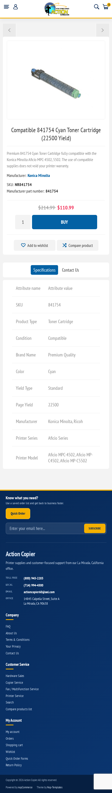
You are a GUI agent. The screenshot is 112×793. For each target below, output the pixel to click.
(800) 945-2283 (33, 578)
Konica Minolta (39, 175)
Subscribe (95, 528)
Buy (64, 222)
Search (10, 702)
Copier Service (14, 682)
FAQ (8, 626)
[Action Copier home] (56, 9)
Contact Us (70, 270)
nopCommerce (25, 787)
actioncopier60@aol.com (39, 592)
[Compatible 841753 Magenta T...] (9, 30)
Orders (10, 738)
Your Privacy (13, 646)
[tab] (44, 270)
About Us (11, 633)
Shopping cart (14, 745)
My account (13, 732)
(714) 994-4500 (33, 585)
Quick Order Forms (17, 758)
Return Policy (14, 765)
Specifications (44, 270)
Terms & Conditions (17, 639)
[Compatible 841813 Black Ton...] (102, 30)
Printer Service (14, 696)
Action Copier (20, 554)
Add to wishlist (37, 245)
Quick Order (18, 513)
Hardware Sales (15, 676)
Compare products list (19, 709)
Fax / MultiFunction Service (22, 689)
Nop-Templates (55, 787)
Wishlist (10, 752)
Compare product (81, 245)
